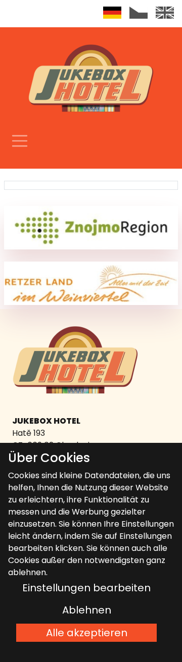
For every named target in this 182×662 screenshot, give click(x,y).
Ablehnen (86, 610)
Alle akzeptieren (86, 633)
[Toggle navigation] (19, 140)
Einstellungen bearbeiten (86, 588)
